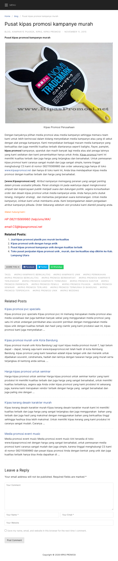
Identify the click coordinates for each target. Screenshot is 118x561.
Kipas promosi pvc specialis (22, 309)
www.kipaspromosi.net (18, 170)
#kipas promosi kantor (84, 281)
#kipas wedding (69, 290)
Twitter (43, 267)
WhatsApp (57, 267)
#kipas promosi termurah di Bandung (73, 287)
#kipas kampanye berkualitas (32, 274)
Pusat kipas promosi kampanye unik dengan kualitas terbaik (46, 247)
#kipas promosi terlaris (32, 287)
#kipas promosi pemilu (45, 284)
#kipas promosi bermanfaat (59, 278)
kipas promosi (52, 31)
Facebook (29, 267)
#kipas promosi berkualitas (22, 278)
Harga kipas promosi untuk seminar (28, 371)
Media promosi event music (22, 433)
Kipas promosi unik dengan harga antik (34, 243)
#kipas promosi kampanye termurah (44, 281)
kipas (39, 31)
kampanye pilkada (23, 31)
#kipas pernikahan (94, 274)
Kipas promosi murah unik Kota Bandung (31, 340)
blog (16, 16)
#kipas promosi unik (45, 290)
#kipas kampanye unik (66, 274)
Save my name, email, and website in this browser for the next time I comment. (47, 530)
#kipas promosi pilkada (76, 284)
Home (7, 16)
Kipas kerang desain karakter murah (28, 402)
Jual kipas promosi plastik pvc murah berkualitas (40, 239)
